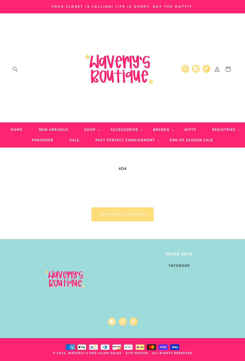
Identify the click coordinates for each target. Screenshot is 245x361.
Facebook (179, 265)
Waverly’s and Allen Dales (95, 353)
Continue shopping (122, 214)
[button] (15, 69)
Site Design (137, 353)
